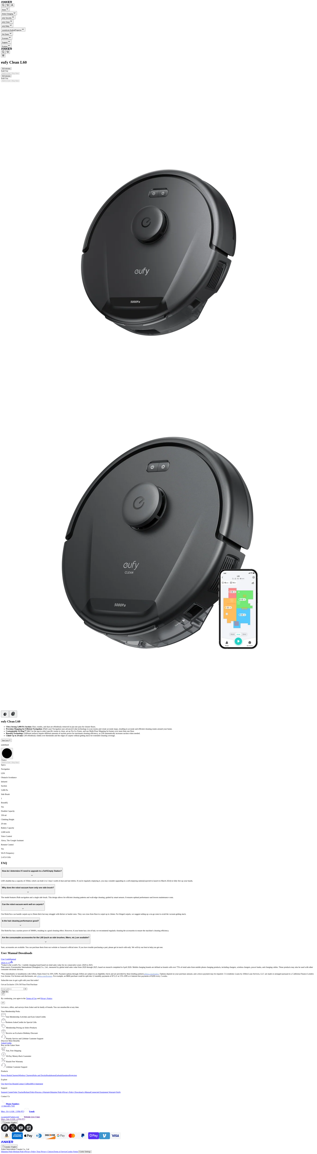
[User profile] (12, 5)
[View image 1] (5, 714)
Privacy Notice (46, 998)
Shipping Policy (7, 1152)
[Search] (3, 5)
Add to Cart (6, 73)
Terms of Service (60, 1152)
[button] (6, 69)
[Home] (24, 2)
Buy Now (15, 73)
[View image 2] (13, 714)
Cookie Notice (72, 1152)
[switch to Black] (7, 753)
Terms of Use (31, 998)
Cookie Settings (85, 1152)
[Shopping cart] (7, 5)
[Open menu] (3, 55)
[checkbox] (3, 994)
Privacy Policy (31, 1152)
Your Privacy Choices (45, 1152)
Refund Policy (19, 1152)
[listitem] (5, 1131)
